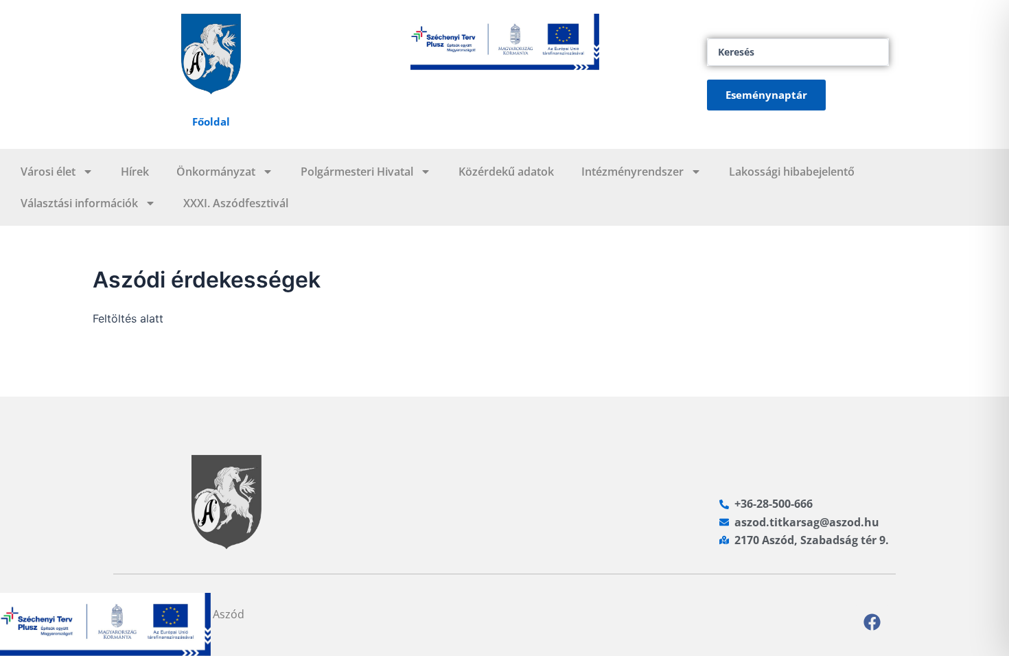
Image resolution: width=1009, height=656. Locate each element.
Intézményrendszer (632, 171)
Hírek (135, 171)
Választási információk (79, 203)
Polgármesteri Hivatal (357, 171)
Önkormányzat (215, 171)
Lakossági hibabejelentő (792, 171)
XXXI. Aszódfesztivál (235, 203)
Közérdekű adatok (506, 171)
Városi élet (48, 171)
